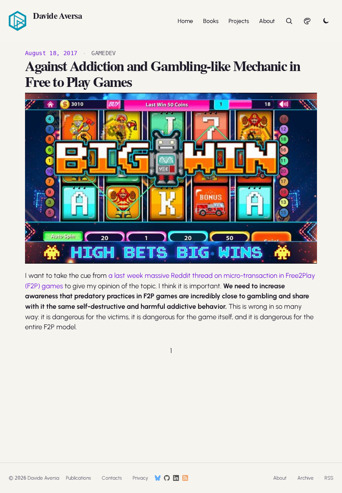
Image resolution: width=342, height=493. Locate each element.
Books (211, 21)
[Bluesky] (158, 478)
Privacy (140, 478)
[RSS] (185, 478)
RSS (328, 478)
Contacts (112, 478)
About (267, 21)
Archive (305, 478)
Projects (239, 21)
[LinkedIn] (176, 478)
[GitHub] (167, 478)
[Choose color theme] (307, 20)
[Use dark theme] (325, 20)
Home (185, 21)
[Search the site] (289, 20)
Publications (78, 478)
